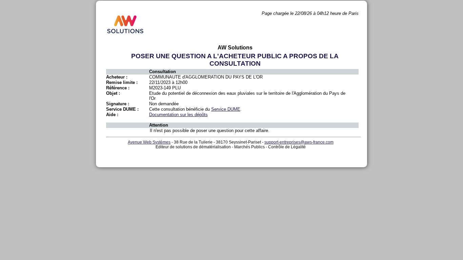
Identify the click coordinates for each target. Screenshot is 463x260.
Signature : (117, 103)
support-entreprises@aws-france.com (299, 142)
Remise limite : (122, 82)
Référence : (117, 87)
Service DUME (225, 109)
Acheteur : (116, 77)
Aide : (112, 114)
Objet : (113, 93)
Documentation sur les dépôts (178, 114)
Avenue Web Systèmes (149, 142)
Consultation (162, 71)
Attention (158, 125)
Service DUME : (122, 109)
